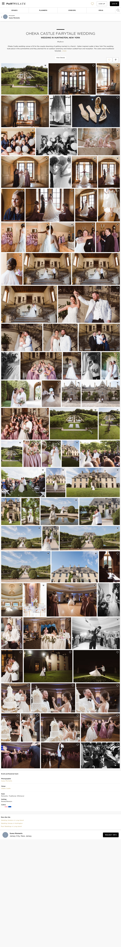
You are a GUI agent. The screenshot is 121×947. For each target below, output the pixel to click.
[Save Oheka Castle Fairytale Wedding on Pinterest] (116, 59)
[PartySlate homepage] (16, 4)
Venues (14, 10)
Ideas (101, 10)
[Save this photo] (45, 65)
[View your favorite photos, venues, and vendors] (92, 3)
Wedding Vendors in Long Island (12, 820)
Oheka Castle (6, 788)
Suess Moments (14, 18)
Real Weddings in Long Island (11, 826)
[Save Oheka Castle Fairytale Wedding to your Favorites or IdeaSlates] (109, 59)
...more (63, 51)
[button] (92, 3)
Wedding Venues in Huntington (12, 823)
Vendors (72, 10)
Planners (43, 10)
